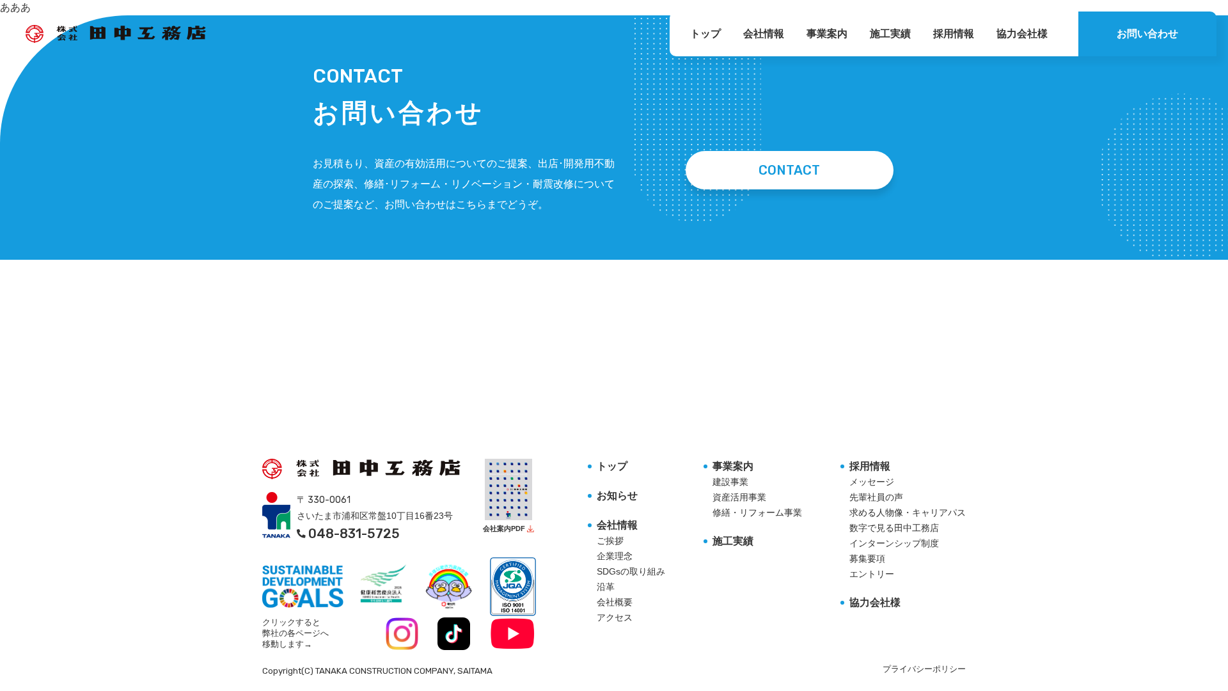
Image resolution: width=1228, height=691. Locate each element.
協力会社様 (1022, 33)
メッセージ (871, 482)
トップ (705, 33)
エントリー (871, 574)
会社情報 (763, 33)
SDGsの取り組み (631, 571)
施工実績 (890, 33)
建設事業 (730, 482)
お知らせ (617, 495)
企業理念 (615, 556)
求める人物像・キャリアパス (907, 512)
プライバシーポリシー (924, 669)
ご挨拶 (610, 541)
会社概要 (615, 602)
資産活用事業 (739, 497)
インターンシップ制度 (894, 543)
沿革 (606, 587)
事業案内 (827, 33)
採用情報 (953, 33)
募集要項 (867, 558)
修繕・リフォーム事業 (757, 512)
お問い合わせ (1147, 33)
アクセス (615, 617)
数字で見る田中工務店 (894, 528)
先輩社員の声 (876, 497)
